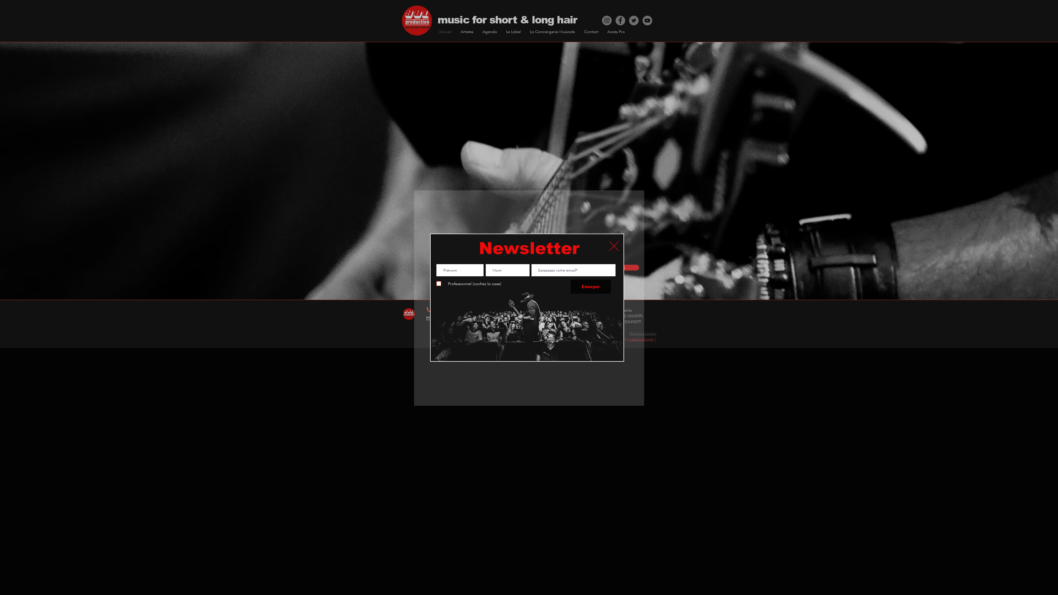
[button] (614, 246)
